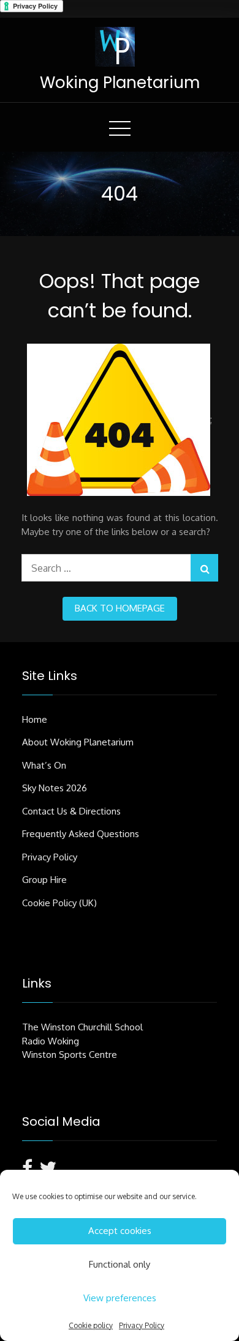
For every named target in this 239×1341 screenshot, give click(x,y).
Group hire (44, 879)
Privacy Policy (141, 1325)
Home (34, 719)
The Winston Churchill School (82, 1027)
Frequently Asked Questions (80, 834)
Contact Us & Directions (71, 811)
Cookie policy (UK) (59, 903)
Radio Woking (50, 1041)
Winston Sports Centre (69, 1054)
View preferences (119, 1298)
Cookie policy (91, 1325)
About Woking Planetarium (78, 742)
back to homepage (120, 608)
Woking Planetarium (120, 83)
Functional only (119, 1264)
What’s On (44, 765)
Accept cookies (119, 1230)
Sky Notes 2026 (54, 788)
